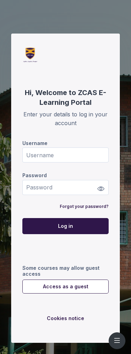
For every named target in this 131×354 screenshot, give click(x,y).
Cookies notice (65, 318)
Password (34, 175)
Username (35, 143)
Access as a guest (65, 286)
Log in (65, 226)
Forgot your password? (84, 206)
